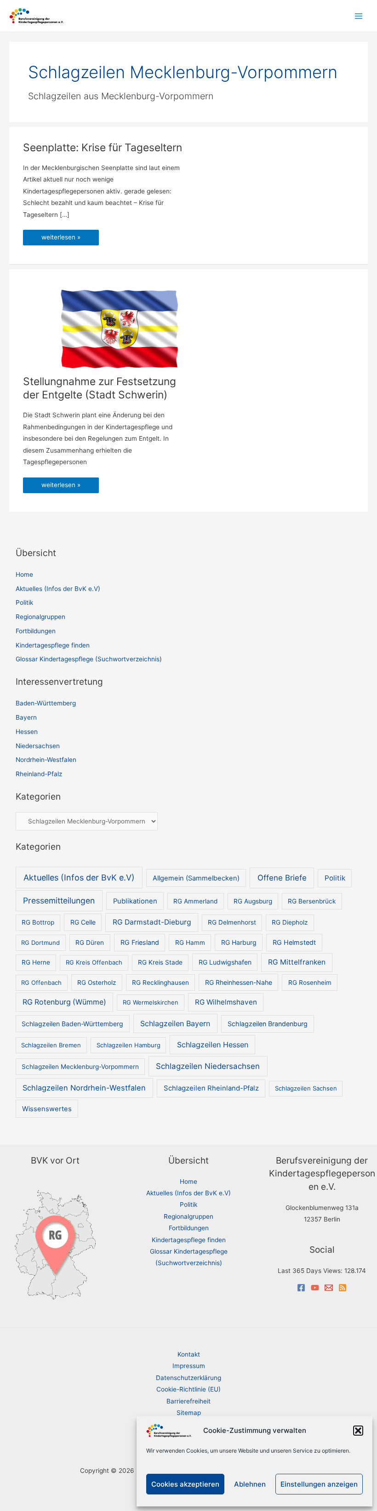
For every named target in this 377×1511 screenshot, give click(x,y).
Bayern (26, 717)
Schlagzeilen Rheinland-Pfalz (211, 1088)
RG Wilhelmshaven (226, 1002)
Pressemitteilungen (59, 900)
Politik (24, 602)
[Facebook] (301, 1288)
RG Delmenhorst (232, 922)
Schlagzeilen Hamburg (128, 1045)
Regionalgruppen (40, 616)
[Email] (329, 1288)
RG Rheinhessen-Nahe (238, 982)
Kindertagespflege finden (53, 645)
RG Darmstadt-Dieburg (152, 922)
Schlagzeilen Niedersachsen (208, 1066)
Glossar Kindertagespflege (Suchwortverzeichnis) (89, 659)
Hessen (27, 731)
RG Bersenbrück (312, 901)
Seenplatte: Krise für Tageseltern (102, 147)
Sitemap (189, 1412)
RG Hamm (190, 942)
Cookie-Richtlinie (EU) (188, 1389)
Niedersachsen (38, 746)
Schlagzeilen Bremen (51, 1045)
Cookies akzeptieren (185, 1484)
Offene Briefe (282, 877)
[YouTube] (315, 1288)
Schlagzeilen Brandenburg (268, 1024)
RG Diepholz (290, 922)
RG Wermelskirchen (150, 1002)
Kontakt (188, 1354)
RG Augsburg (253, 901)
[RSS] (342, 1288)
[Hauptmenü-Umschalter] (358, 15)
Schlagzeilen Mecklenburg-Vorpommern (80, 1066)
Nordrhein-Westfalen (46, 759)
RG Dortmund (40, 942)
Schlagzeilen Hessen (212, 1044)
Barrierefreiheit (188, 1401)
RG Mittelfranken (297, 962)
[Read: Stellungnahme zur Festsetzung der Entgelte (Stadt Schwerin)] (119, 328)
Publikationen (135, 901)
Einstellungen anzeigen (319, 1484)
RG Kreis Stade (160, 962)
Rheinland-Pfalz (39, 774)
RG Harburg (239, 942)
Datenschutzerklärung (188, 1377)
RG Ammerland (195, 901)
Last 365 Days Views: (311, 1270)
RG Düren (89, 942)
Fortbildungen (36, 631)
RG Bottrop (38, 922)
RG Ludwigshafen (225, 962)
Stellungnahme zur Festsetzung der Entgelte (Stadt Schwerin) (99, 388)
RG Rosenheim (309, 982)
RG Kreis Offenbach (94, 962)
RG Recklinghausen (160, 982)
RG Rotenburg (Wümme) (64, 1002)
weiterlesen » (60, 239)
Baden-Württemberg (46, 703)
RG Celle (83, 922)
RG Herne (36, 962)
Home (24, 574)
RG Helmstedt (294, 942)
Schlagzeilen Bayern (175, 1023)
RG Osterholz (96, 982)
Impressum (188, 1365)
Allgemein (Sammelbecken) (196, 878)
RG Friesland (139, 942)
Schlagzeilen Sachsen (306, 1088)
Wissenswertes (47, 1109)
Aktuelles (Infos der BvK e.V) (58, 588)
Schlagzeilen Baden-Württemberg (72, 1024)
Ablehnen (250, 1484)
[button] (358, 1430)
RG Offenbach (41, 982)
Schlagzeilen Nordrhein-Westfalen (84, 1087)
